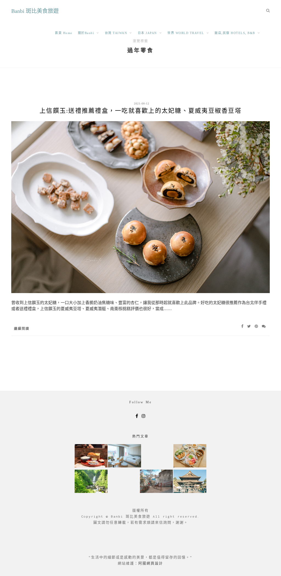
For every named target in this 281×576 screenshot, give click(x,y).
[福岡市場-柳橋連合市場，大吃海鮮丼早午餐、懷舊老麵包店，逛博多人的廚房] (189, 456)
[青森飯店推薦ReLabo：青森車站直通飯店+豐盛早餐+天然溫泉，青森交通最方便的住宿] (124, 456)
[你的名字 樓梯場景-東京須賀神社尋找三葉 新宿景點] (156, 482)
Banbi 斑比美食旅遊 (35, 11)
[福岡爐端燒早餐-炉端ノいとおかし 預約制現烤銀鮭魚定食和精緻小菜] (91, 456)
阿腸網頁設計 (150, 563)
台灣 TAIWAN (116, 33)
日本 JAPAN (147, 33)
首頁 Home (63, 33)
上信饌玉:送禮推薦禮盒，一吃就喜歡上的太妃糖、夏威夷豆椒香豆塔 (140, 110)
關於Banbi (86, 33)
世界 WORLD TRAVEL (185, 33)
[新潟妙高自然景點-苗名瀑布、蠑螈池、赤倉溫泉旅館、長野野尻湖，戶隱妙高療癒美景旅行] (91, 482)
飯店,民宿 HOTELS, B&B (235, 33)
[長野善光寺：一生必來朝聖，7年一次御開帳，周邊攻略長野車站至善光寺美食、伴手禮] (189, 482)
